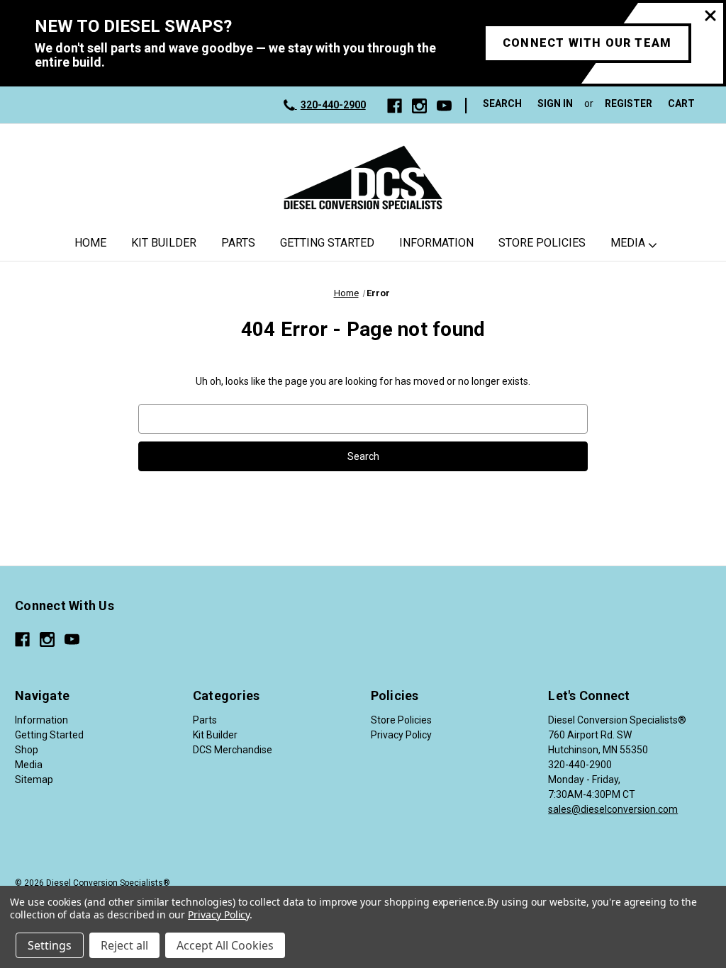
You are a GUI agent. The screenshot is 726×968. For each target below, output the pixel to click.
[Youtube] (444, 106)
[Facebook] (394, 106)
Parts (238, 242)
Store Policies (542, 242)
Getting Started (327, 242)
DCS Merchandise (232, 749)
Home (90, 242)
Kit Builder (163, 242)
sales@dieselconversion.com (613, 809)
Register (628, 103)
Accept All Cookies (225, 945)
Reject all (124, 945)
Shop (26, 749)
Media (627, 242)
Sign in (555, 103)
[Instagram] (419, 106)
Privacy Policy (401, 735)
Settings (50, 945)
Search (502, 103)
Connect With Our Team (587, 43)
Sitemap (34, 779)
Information (436, 242)
